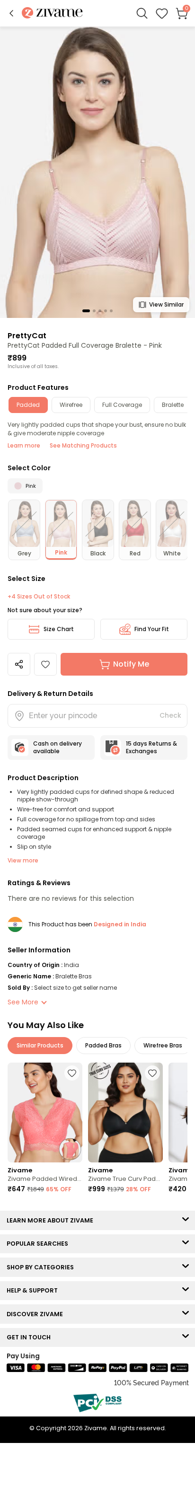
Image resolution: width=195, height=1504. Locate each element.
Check (170, 715)
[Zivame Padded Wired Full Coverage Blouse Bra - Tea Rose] (45, 1112)
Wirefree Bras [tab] (162, 1045)
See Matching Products (83, 445)
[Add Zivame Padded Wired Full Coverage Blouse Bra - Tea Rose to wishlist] (72, 1073)
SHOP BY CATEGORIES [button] (42, 1267)
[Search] (142, 13)
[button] (11, 13)
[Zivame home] (52, 13)
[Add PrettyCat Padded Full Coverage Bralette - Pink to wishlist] (45, 664)
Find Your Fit (151, 629)
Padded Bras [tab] (103, 1045)
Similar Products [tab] (40, 1045)
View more (23, 860)
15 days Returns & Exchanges (151, 747)
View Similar (166, 304)
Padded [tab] (28, 405)
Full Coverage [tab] (122, 405)
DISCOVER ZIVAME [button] (37, 1314)
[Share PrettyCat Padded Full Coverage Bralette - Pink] (19, 664)
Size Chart (59, 629)
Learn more (24, 445)
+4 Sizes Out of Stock (39, 596)
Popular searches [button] (39, 1244)
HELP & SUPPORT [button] (34, 1290)
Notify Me (131, 664)
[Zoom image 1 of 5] (97, 172)
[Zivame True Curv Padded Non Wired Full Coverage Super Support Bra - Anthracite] (125, 1112)
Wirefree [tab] (71, 405)
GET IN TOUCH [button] (31, 1337)
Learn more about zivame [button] (52, 1220)
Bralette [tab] (173, 405)
